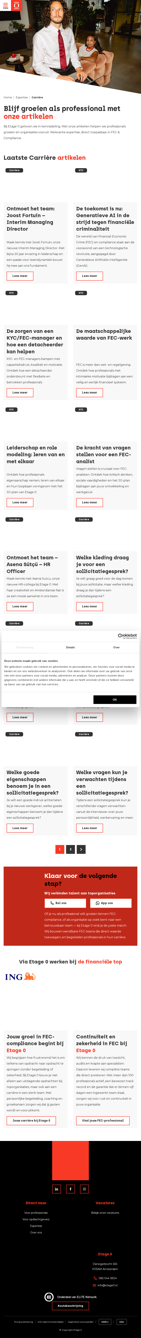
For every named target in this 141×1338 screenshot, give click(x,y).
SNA (121, 1322)
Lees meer (20, 276)
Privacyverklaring (23, 1321)
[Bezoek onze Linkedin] (56, 1189)
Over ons (36, 1232)
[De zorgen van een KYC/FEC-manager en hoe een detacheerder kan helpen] (36, 307)
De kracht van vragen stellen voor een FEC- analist (103, 454)
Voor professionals (36, 1212)
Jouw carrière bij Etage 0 (31, 1120)
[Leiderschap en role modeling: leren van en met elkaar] (36, 423)
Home (8, 97)
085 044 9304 (108, 1278)
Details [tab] (70, 647)
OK (115, 699)
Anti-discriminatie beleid (50, 1321)
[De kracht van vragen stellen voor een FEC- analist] (105, 423)
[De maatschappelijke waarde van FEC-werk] (105, 307)
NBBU (105, 1322)
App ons (107, 903)
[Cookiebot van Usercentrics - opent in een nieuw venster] (121, 636)
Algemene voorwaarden (80, 1321)
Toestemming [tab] (24, 647)
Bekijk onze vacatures (105, 1212)
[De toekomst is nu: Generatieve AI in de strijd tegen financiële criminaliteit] (105, 184)
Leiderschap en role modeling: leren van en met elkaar (36, 454)
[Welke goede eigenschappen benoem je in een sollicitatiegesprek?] (36, 748)
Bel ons (60, 903)
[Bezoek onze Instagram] (84, 1189)
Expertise (22, 97)
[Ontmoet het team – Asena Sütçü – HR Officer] (36, 533)
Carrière (14, 170)
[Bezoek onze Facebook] (70, 1189)
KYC (81, 170)
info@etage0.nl (108, 1285)
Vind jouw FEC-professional (103, 1120)
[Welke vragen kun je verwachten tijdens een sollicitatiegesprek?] (105, 748)
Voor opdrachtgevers (36, 1219)
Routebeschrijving (70, 1305)
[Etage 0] (16, 5)
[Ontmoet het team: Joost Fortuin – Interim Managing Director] (36, 184)
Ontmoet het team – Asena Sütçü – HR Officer (32, 564)
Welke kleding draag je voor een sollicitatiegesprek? (102, 564)
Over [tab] (116, 647)
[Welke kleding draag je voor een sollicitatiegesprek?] (105, 533)
